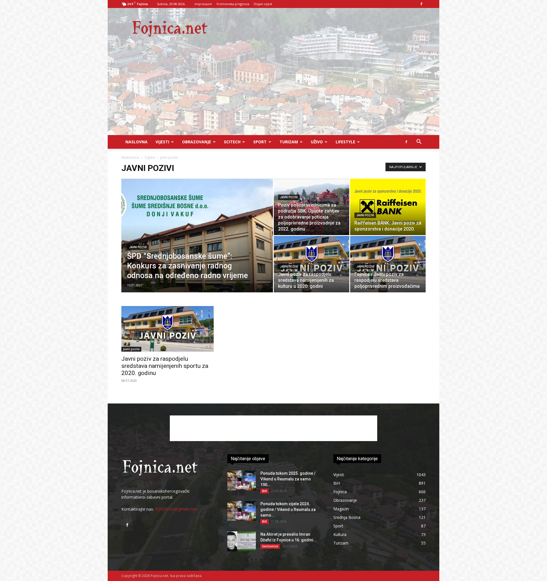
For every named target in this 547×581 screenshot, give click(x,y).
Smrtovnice (270, 546)
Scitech (232, 141)
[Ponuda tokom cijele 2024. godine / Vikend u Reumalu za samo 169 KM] (241, 511)
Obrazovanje (196, 141)
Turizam (288, 141)
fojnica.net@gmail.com (176, 509)
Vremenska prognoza (233, 4)
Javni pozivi (138, 247)
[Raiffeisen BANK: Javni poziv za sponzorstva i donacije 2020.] (388, 207)
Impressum (203, 4)
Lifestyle (345, 141)
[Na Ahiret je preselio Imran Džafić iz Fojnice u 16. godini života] (241, 541)
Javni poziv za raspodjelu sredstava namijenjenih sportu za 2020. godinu (164, 365)
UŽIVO (317, 141)
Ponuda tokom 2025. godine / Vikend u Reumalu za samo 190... (287, 479)
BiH (264, 491)
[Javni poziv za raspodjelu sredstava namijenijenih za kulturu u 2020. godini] (311, 264)
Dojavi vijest (263, 4)
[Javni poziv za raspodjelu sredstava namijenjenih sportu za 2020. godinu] (167, 329)
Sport (260, 141)
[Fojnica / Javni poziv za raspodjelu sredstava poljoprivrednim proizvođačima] (388, 264)
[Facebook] (421, 4)
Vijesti (162, 141)
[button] (419, 142)
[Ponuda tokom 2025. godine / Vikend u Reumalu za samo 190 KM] (241, 480)
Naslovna (136, 141)
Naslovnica (130, 157)
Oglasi (149, 157)
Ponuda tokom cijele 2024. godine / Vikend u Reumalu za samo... (288, 509)
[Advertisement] (273, 92)
